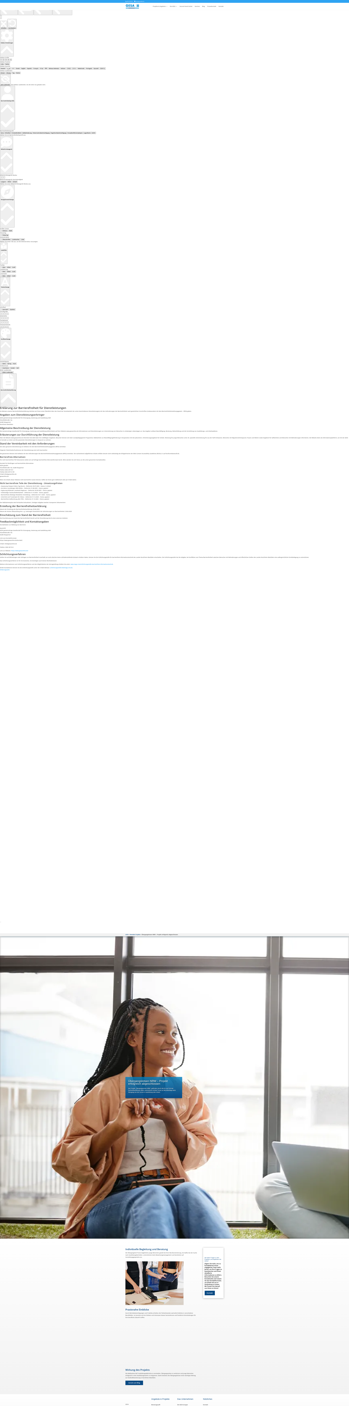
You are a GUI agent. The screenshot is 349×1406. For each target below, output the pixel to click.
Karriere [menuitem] (197, 6)
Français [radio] (35, 68)
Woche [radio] (18, 73)
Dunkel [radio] (13, 368)
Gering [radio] (9, 363)
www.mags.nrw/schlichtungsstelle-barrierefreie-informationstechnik (92, 564)
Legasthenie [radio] (87, 133)
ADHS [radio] (93, 133)
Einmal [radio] (3, 73)
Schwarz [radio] (5, 231)
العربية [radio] (8, 68)
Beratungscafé (155, 1405)
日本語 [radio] (69, 68)
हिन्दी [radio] (46, 68)
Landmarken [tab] (15, 239)
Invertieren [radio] (6, 368)
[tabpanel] (174, 242)
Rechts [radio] (7, 64)
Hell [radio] (17, 368)
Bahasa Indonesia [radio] (54, 68)
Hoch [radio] (14, 363)
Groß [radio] (13, 267)
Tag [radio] (13, 73)
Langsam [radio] (3, 182)
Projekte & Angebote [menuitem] (159, 6)
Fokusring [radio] (5, 235)
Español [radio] (29, 68)
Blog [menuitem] (203, 6)
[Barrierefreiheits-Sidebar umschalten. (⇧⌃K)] (1, 17)
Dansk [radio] (18, 68)
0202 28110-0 (130, 1)
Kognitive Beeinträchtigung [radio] (58, 133)
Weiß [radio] (10, 231)
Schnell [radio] (15, 182)
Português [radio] (89, 68)
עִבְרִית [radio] (41, 68)
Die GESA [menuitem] (172, 6)
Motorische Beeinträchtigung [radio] (41, 133)
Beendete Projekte (135, 934)
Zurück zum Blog (134, 1383)
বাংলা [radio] (13, 68)
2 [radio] (3, 60)
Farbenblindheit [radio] (16, 133)
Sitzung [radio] (8, 73)
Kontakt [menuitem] (221, 6)
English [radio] (23, 68)
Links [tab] (22, 239)
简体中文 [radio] (102, 68)
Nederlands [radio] (81, 68)
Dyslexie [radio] (12, 309)
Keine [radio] (2, 133)
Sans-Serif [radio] (5, 309)
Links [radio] (2, 64)
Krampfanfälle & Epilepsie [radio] (75, 133)
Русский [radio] (96, 68)
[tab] (0, 239)
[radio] (0, 177)
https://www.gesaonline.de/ (19, 551)
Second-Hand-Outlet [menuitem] (186, 6)
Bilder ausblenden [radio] (8, 372)
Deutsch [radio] (3, 68)
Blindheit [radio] (7, 133)
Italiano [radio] (63, 68)
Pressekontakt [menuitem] (211, 6)
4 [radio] (8, 60)
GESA (126, 934)
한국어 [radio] (74, 68)
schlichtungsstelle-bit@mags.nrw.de (61, 568)
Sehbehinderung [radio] (27, 133)
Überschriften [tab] (6, 239)
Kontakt (210, 1293)
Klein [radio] (4, 267)
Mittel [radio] (9, 182)
